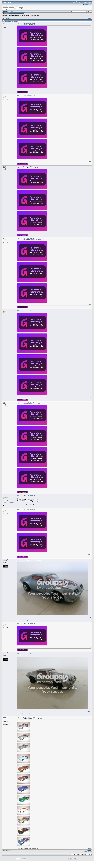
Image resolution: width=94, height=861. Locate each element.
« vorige (85, 17)
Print (90, 18)
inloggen (14, 6)
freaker (4, 23)
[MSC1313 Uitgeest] (3, 505)
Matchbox (15, 15)
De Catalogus (10, 15)
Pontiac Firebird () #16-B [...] (36, 15)
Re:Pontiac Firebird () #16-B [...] (29, 717)
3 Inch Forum (4, 15)
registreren (19, 6)
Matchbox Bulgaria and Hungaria (24, 15)
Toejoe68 (4, 495)
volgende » (89, 17)
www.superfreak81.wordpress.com (25, 620)
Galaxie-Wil (5, 717)
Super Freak (5, 559)
